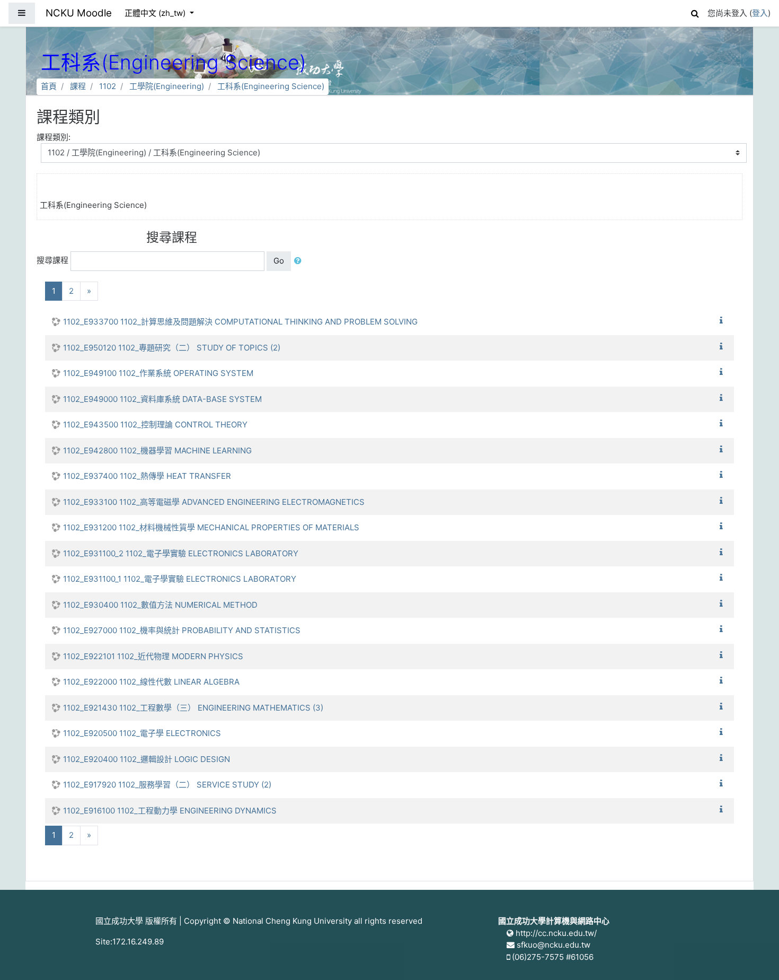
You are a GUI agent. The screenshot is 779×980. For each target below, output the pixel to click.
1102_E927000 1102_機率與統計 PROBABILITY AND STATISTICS (181, 630)
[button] (695, 12)
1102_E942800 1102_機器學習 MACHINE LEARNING (157, 450)
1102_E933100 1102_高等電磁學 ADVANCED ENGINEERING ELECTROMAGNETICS (214, 502)
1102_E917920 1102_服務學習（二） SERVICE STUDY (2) (167, 785)
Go (278, 261)
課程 (78, 86)
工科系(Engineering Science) (270, 86)
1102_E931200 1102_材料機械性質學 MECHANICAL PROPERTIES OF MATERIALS (211, 527)
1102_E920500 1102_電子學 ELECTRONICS (142, 733)
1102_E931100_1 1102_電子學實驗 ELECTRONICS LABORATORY (179, 579)
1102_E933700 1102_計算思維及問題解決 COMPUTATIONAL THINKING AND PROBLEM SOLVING (240, 322)
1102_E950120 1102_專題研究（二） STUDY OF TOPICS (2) (171, 348)
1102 (107, 86)
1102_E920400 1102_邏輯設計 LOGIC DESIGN (146, 759)
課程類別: (53, 137)
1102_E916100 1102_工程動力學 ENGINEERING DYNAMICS (170, 811)
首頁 (49, 86)
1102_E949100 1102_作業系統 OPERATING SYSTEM (158, 373)
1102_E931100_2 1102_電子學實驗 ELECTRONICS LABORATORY (180, 553)
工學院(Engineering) (166, 86)
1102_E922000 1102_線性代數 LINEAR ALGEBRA (151, 682)
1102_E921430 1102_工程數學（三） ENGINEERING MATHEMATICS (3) (193, 708)
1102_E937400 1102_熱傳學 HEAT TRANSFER (147, 476)
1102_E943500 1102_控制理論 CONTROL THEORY (155, 424)
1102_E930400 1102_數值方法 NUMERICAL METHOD (160, 605)
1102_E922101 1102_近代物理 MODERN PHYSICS (153, 656)
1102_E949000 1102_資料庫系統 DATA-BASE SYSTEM (162, 399)
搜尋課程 (52, 260)
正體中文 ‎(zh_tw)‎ (156, 13)
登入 (760, 13)
